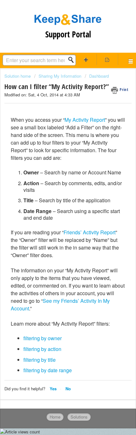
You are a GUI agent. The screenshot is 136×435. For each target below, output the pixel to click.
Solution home (18, 76)
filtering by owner (42, 338)
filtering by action (42, 349)
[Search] (72, 60)
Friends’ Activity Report (89, 232)
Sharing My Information (60, 76)
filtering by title (39, 359)
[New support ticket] (85, 59)
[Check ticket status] (107, 59)
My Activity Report (85, 119)
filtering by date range (47, 370)
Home (55, 417)
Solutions (79, 417)
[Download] (56, 215)
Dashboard (99, 76)
